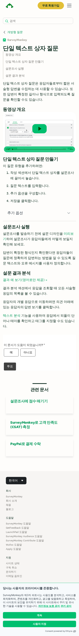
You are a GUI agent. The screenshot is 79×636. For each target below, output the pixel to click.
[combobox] (16, 480)
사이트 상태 (12, 563)
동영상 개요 (13, 55)
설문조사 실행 (15, 69)
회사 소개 (11, 500)
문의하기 (11, 571)
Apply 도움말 (13, 549)
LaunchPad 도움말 (16, 532)
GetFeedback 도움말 (17, 527)
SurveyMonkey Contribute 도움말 (25, 540)
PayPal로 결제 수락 (25, 443)
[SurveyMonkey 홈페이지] (9, 6)
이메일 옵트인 (14, 576)
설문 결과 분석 (15, 76)
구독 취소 (11, 567)
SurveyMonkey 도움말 (18, 523)
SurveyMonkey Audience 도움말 (24, 536)
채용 (8, 505)
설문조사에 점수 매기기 (29, 401)
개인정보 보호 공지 (49, 605)
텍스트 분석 (11, 315)
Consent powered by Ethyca (58, 631)
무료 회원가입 (50, 5)
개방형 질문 (15, 32)
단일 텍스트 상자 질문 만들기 (25, 62)
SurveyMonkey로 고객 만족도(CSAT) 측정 (34, 424)
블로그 (10, 509)
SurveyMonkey (14, 496)
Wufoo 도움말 (14, 544)
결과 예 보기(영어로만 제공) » (25, 280)
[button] (39, 213)
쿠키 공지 (66, 605)
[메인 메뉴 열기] (69, 5)
